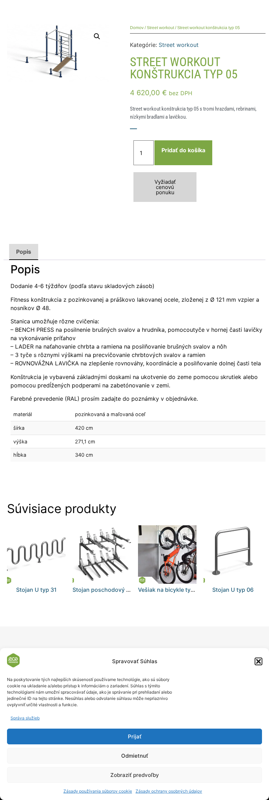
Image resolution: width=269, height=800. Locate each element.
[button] (258, 661)
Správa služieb (25, 718)
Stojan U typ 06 (233, 589)
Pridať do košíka (183, 150)
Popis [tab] (23, 251)
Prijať (135, 736)
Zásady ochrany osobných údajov (169, 791)
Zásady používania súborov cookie (97, 791)
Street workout (160, 27)
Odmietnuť (134, 755)
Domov (137, 27)
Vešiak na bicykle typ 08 (170, 589)
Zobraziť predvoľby (134, 775)
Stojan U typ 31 (36, 589)
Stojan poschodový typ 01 (108, 589)
